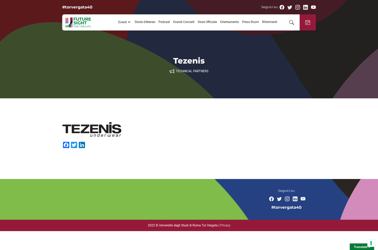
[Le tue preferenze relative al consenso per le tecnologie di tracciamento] (371, 243)
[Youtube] (313, 7)
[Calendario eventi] (308, 22)
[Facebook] (282, 7)
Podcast (164, 22)
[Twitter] (289, 7)
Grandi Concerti (184, 22)
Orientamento (229, 22)
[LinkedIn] (305, 7)
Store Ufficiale (207, 22)
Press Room (250, 22)
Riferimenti (269, 22)
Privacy (225, 225)
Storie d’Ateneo (145, 22)
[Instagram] (297, 7)
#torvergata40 (77, 7)
